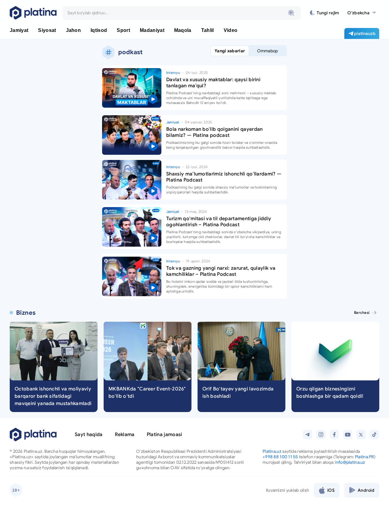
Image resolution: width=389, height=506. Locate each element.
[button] (361, 12)
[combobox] (182, 12)
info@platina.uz (350, 462)
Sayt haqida (89, 434)
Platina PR (364, 456)
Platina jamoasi (164, 434)
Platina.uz (272, 451)
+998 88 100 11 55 (280, 456)
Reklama (125, 434)
